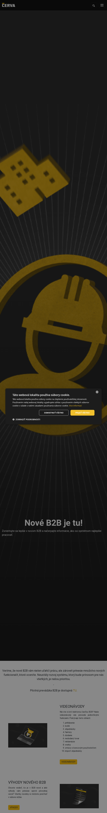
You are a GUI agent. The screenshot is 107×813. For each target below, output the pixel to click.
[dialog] (53, 406)
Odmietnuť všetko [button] (53, 412)
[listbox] (97, 392)
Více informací (75, 405)
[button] (26, 419)
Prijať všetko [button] (82, 412)
